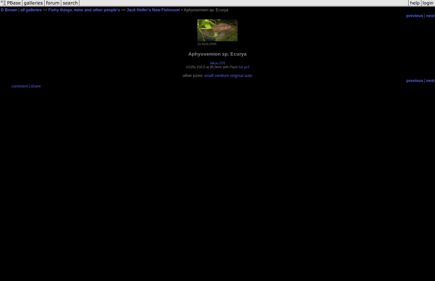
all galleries (31, 10)
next (430, 16)
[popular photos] (243, 6)
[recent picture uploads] (33, 6)
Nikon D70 (217, 63)
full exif (244, 67)
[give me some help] (414, 6)
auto (248, 75)
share (36, 86)
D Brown (9, 10)
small (209, 75)
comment (19, 86)
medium (222, 75)
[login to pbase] (428, 6)
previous (414, 16)
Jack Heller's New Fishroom (153, 10)
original (236, 75)
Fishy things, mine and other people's (84, 10)
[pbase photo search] (70, 6)
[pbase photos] (11, 6)
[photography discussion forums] (53, 6)
